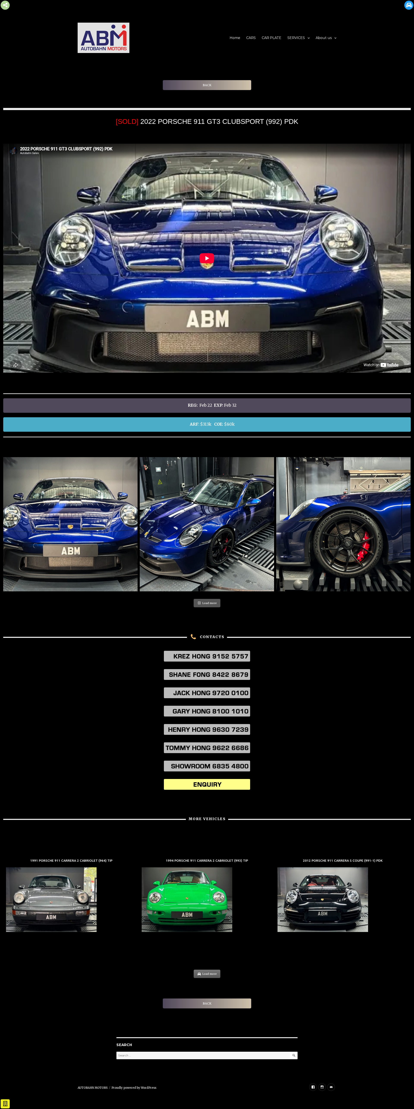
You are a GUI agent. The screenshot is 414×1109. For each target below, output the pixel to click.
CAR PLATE (271, 38)
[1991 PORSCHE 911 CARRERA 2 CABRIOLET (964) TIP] (71, 896)
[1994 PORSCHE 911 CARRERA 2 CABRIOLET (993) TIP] (207, 896)
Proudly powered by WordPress (133, 1088)
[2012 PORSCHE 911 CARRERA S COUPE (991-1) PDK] (342, 896)
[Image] (207, 524)
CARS (251, 38)
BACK (207, 85)
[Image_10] (343, 524)
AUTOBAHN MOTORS (93, 1088)
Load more (209, 603)
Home (235, 38)
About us (324, 38)
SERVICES (296, 38)
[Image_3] (70, 524)
